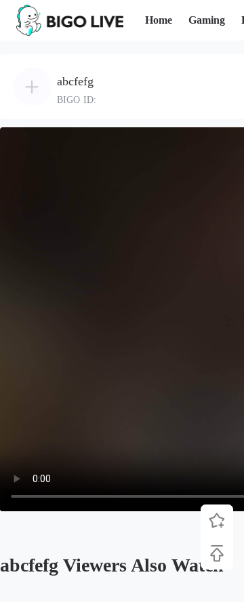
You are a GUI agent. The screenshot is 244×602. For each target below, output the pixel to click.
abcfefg (75, 81)
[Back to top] (217, 553)
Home (158, 20)
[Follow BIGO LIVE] (217, 520)
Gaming (206, 20)
